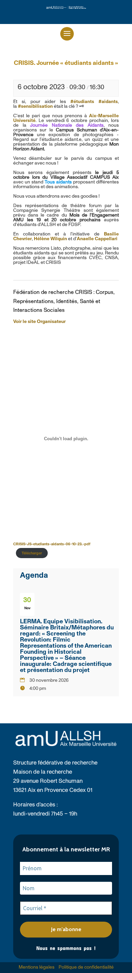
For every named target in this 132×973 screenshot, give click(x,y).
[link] (66, 7)
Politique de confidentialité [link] (86, 967)
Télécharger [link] (32, 553)
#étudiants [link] (82, 101)
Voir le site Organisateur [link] (39, 321)
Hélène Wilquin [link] (50, 238)
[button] (67, 34)
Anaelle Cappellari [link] (97, 238)
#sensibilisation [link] (35, 106)
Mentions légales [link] (36, 967)
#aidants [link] (108, 101)
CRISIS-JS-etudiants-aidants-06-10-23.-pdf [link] (51, 544)
